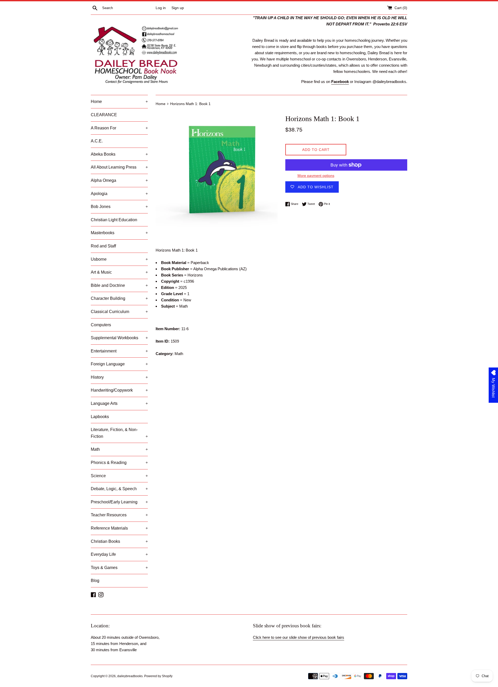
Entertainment (119, 351)
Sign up (177, 8)
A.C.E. (97, 141)
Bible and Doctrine (119, 285)
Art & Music (119, 272)
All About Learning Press (119, 167)
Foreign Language (119, 364)
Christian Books (119, 541)
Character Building (119, 298)
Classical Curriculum (119, 311)
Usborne (119, 259)
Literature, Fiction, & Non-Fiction (119, 433)
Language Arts (119, 403)
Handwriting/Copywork (119, 390)
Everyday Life (119, 554)
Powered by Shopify (158, 676)
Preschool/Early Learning (119, 502)
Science (119, 476)
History (119, 377)
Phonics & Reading (119, 462)
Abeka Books (119, 154)
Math (119, 449)
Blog (95, 580)
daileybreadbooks (130, 676)
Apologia (119, 193)
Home (119, 101)
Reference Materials (119, 528)
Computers (101, 325)
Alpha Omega (119, 180)
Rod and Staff (103, 246)
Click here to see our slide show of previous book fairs (298, 637)
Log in (161, 8)
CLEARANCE (104, 115)
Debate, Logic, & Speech (119, 489)
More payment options (316, 176)
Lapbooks (100, 416)
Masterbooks (119, 233)
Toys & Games (119, 567)
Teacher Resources (119, 515)
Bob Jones (119, 206)
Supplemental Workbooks (119, 338)
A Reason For (119, 128)
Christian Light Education (114, 220)
